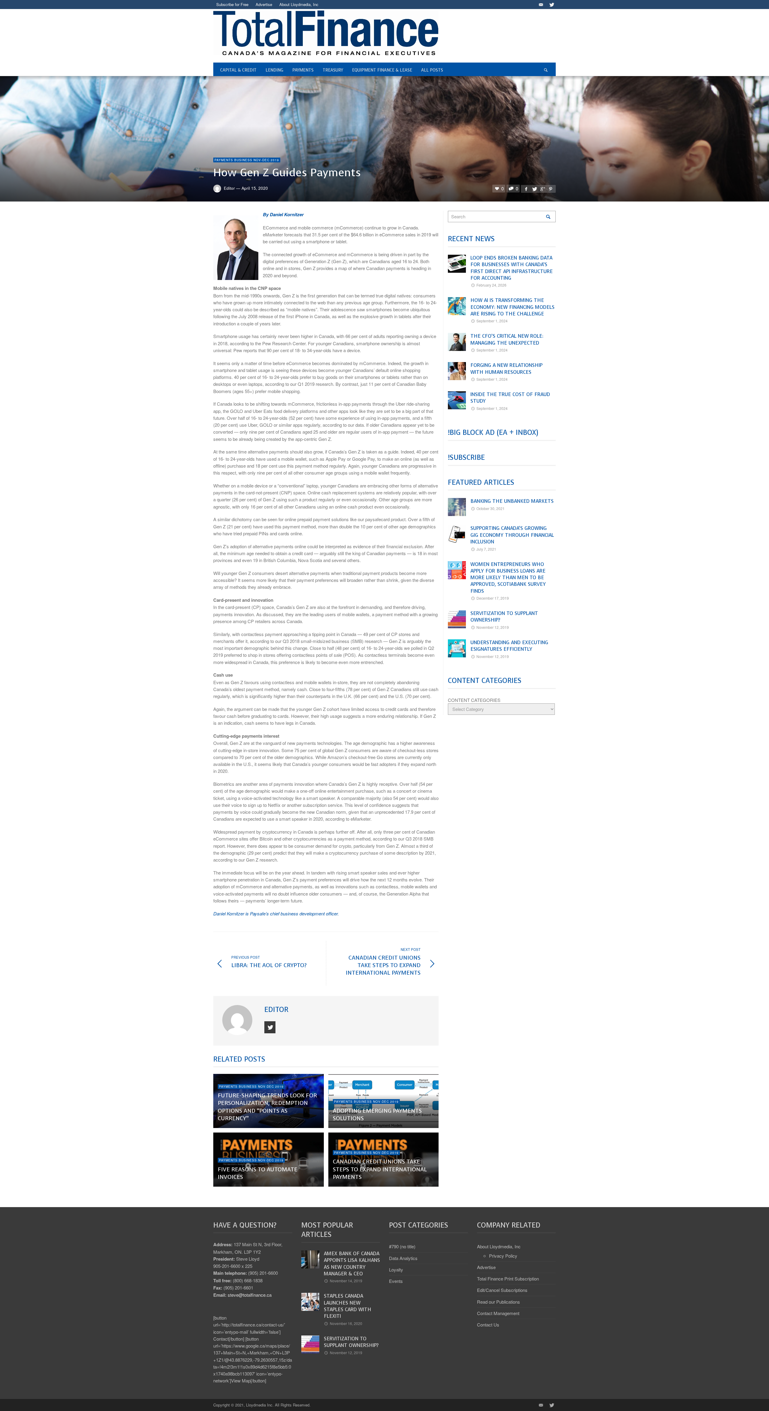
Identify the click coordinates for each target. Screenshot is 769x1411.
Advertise (486, 1267)
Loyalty (396, 1269)
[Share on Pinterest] (550, 189)
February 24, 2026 (491, 284)
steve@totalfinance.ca (250, 1295)
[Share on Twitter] (534, 189)
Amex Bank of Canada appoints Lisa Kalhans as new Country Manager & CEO (352, 1263)
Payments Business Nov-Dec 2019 (246, 160)
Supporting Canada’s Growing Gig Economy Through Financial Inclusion (512, 535)
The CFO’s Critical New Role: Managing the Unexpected (506, 339)
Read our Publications (498, 1302)
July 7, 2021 (486, 549)
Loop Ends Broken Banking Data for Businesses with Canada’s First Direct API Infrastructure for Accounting (511, 267)
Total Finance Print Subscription (508, 1278)
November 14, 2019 (346, 1280)
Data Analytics (403, 1258)
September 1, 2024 (492, 320)
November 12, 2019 (492, 627)
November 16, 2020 (346, 1323)
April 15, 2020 (255, 188)
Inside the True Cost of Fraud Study (510, 397)
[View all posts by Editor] (238, 1020)
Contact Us (488, 1324)
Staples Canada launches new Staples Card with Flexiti (347, 1306)
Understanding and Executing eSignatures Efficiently (509, 646)
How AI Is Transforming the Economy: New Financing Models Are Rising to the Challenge (512, 307)
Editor (229, 188)
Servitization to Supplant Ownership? (504, 616)
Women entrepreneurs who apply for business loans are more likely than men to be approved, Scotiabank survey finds (508, 578)
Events (396, 1281)
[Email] (540, 4)
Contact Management (498, 1313)
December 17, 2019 (492, 598)
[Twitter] (551, 4)
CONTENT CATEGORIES (474, 700)
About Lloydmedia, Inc (499, 1246)
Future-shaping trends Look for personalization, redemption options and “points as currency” (267, 1107)
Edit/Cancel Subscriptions (502, 1290)
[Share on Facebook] (526, 189)
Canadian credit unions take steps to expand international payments (380, 1169)
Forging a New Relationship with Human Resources (506, 368)
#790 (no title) (402, 1246)
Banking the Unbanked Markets (512, 501)
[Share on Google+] (542, 189)
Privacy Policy (503, 1256)
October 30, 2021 (490, 508)
